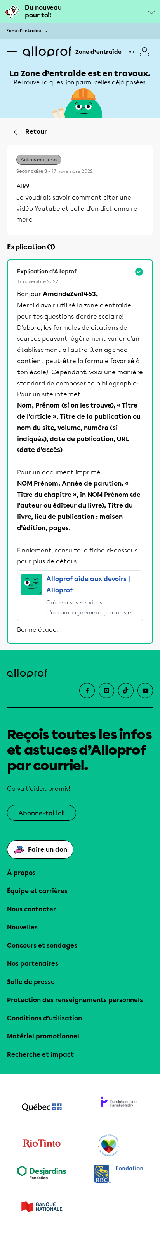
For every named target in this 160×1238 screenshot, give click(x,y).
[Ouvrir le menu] (12, 51)
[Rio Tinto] (41, 1145)
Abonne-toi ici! (41, 813)
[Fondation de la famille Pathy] (118, 1108)
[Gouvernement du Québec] (41, 1108)
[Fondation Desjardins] (41, 1175)
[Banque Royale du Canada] (118, 1175)
